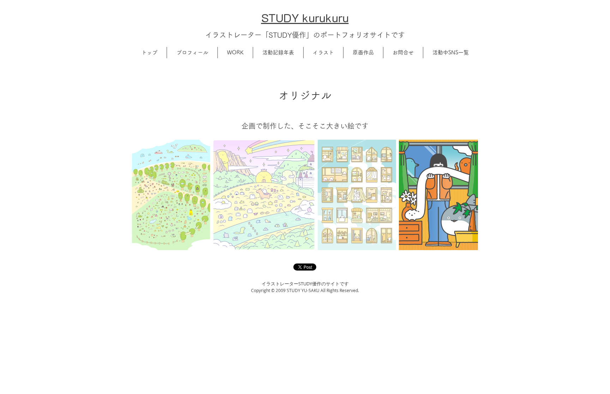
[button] (192, 52)
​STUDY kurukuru (305, 17)
